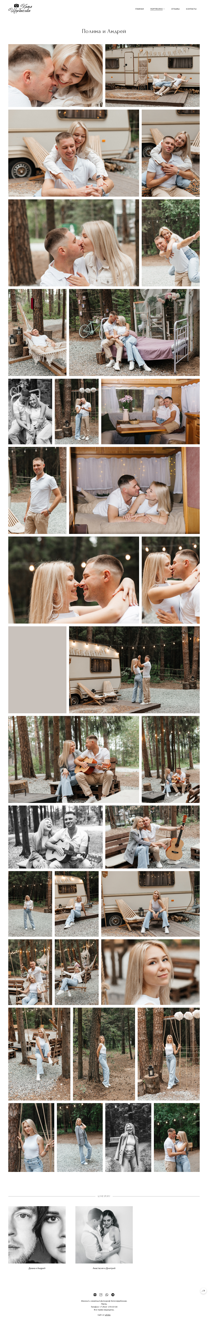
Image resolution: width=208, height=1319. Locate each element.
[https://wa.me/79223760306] (106, 1295)
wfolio (107, 1314)
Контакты (191, 8)
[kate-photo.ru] (20, 9)
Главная (139, 8)
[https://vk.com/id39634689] (95, 1295)
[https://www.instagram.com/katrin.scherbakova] (100, 1295)
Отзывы (175, 8)
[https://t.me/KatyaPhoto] (112, 1295)
